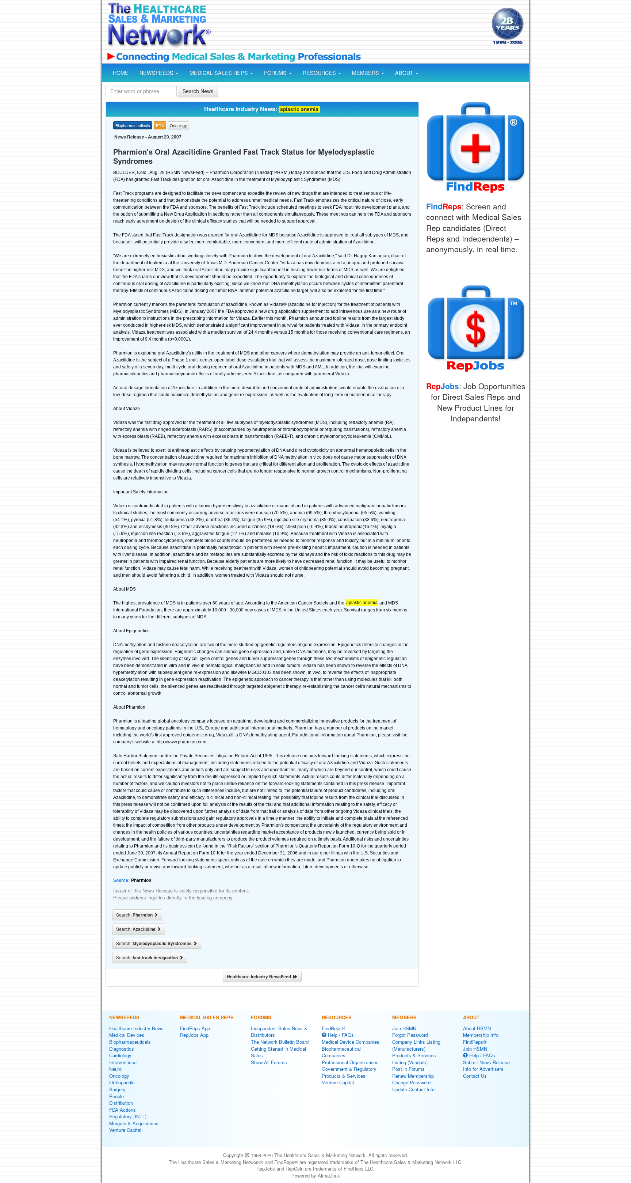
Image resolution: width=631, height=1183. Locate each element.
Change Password (411, 1082)
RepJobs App (194, 1034)
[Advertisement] (350, 26)
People (116, 1096)
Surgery (117, 1089)
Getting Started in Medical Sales (278, 1052)
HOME (121, 72)
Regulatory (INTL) (127, 1116)
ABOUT (405, 72)
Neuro (115, 1068)
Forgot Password (410, 1034)
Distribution (121, 1102)
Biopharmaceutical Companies (341, 1052)
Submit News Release (486, 1062)
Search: (135, 914)
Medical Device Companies (350, 1041)
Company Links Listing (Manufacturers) (416, 1045)
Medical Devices (126, 1034)
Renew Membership (413, 1075)
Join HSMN (404, 1028)
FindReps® (333, 1028)
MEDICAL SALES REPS (219, 72)
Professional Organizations (350, 1062)
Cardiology (120, 1055)
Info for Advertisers (483, 1068)
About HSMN (477, 1028)
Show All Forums (269, 1062)
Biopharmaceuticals (130, 1041)
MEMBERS (366, 72)
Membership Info (480, 1034)
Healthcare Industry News (136, 1028)
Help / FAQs (340, 1034)
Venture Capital (125, 1129)
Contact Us (475, 1075)
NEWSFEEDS (157, 72)
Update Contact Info (413, 1089)
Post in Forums (408, 1068)
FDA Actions (122, 1109)
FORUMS (276, 72)
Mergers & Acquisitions (133, 1123)
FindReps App (195, 1028)
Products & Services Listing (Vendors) (414, 1059)
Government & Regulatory (349, 1068)
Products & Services (344, 1075)
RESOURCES (320, 72)
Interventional (123, 1062)
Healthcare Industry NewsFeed (260, 976)
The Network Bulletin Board (280, 1041)
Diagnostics (121, 1048)
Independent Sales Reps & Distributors (279, 1032)
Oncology (119, 1075)
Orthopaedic (122, 1082)
